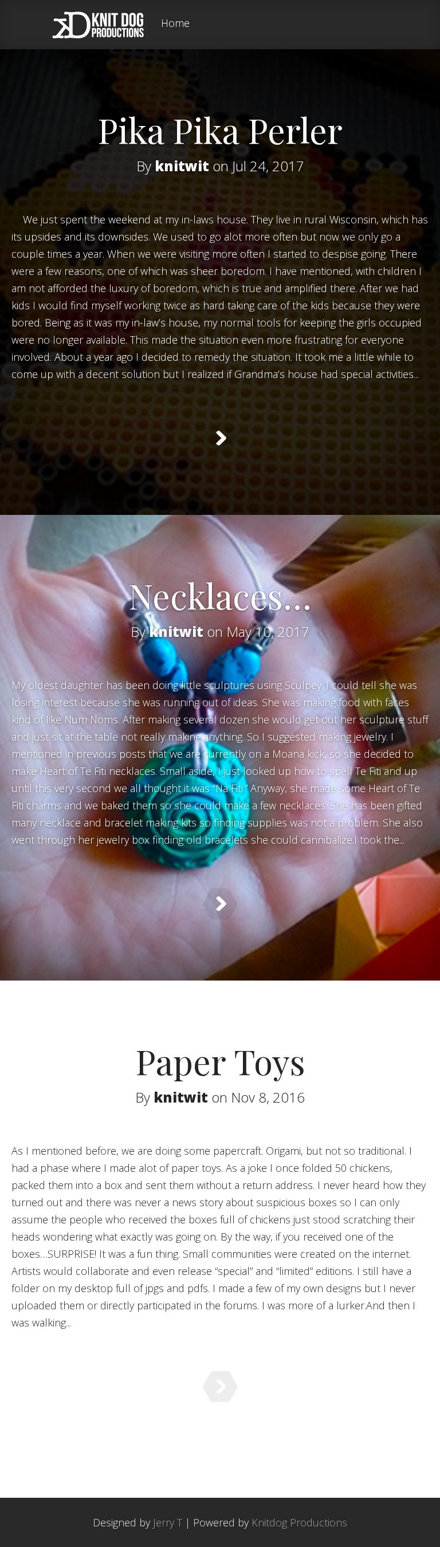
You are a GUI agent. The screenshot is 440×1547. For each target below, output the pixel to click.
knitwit (182, 165)
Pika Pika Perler (220, 129)
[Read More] (220, 438)
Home (175, 24)
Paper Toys (220, 1061)
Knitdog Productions (299, 1522)
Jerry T (167, 1522)
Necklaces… (220, 595)
